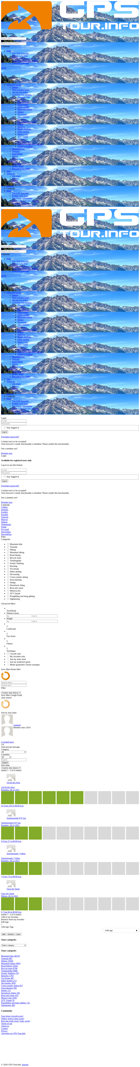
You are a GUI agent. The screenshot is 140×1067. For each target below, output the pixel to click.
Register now (7, 453)
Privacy (4, 1031)
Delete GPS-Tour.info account (25, 61)
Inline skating (23, 131)
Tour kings (16, 164)
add (3, 934)
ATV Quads (23, 136)
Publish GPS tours (20, 56)
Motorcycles (23, 134)
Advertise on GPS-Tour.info (13, 1033)
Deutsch (4, 510)
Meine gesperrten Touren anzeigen (25, 665)
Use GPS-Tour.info (20, 53)
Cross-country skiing (26, 122)
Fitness (10, 643)
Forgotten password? (10, 437)
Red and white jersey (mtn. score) (15, 1021)
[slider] (73, 626)
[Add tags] (70, 930)
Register (10, 186)
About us (11, 173)
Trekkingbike (23, 107)
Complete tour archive (22, 95)
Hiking (21, 112)
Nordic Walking (24, 129)
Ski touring (22, 119)
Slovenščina (6, 534)
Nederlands (6, 524)
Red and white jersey (21, 168)
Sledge (20, 124)
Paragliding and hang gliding (30, 144)
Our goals (16, 176)
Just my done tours (18, 659)
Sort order (12, 713)
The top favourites (20, 92)
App (8, 171)
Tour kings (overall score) (12, 1016)
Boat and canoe (24, 141)
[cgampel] (7, 726)
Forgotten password (20, 63)
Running (21, 127)
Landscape (11, 629)
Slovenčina (6, 532)
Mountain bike (24, 97)
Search (15, 87)
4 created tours (7, 742)
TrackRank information (22, 58)
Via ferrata (22, 114)
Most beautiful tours (20, 90)
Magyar (4, 519)
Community (12, 161)
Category (5, 749)
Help (9, 51)
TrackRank (11, 611)
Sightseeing (22, 139)
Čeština (4, 507)
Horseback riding (25, 146)
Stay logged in (13, 427)
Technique (11, 651)
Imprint (15, 181)
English (4, 512)
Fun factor (11, 636)
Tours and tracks (14, 85)
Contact (15, 178)
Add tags (5, 927)
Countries (5, 754)
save (18, 934)
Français (4, 517)
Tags (11, 927)
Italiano (4, 522)
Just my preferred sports (20, 662)
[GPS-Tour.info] (70, 29)
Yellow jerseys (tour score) (12, 1018)
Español (4, 514)
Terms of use (6, 1023)
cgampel (17, 725)
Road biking (23, 104)
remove (11, 934)
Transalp (21, 99)
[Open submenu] (12, 51)
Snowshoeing (23, 117)
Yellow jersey (18, 166)
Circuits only (15, 654)
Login (3, 68)
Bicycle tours (23, 102)
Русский (5, 529)
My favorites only (17, 656)
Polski (3, 527)
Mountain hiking (25, 109)
